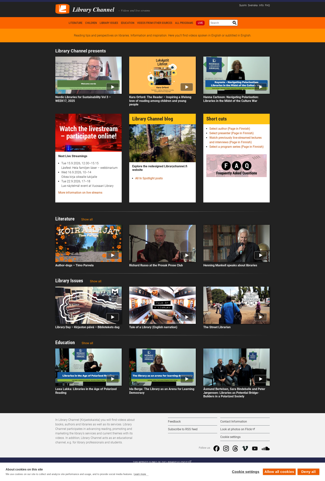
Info (261, 5)
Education (127, 23)
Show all (87, 219)
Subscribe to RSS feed (182, 429)
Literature (75, 23)
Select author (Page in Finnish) (229, 128)
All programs (184, 23)
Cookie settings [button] (230, 437)
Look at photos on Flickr (236, 429)
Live (200, 23)
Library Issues (109, 23)
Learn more (140, 474)
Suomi (243, 5)
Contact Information (233, 421)
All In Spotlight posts (149, 178)
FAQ (267, 5)
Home (61, 23)
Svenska (253, 5)
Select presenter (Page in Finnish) (231, 133)
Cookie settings (246, 472)
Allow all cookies (279, 472)
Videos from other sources (154, 23)
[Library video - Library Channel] (62, 8)
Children (91, 23)
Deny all (308, 472)
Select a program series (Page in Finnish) (236, 146)
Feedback (174, 421)
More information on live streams (80, 192)
